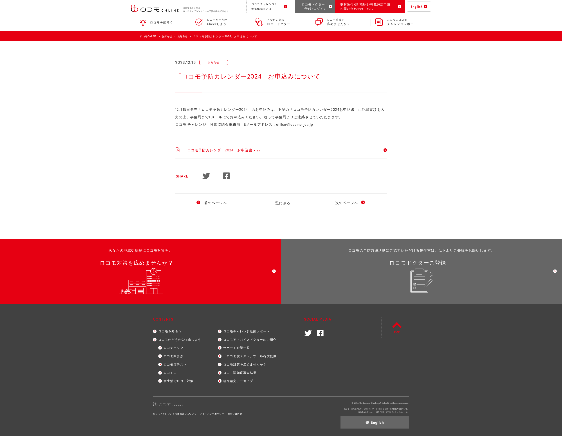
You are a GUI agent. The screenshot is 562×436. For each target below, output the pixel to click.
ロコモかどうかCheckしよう (179, 339)
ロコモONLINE (148, 36)
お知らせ (167, 36)
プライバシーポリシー (212, 413)
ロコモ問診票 (174, 356)
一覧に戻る (281, 203)
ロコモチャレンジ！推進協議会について (174, 413)
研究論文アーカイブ (238, 381)
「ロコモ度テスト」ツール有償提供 (249, 356)
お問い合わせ (235, 413)
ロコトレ (170, 373)
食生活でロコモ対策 (178, 381)
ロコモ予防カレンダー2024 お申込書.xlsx (224, 150)
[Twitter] (206, 176)
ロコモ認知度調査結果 (239, 373)
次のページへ (346, 202)
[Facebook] (227, 176)
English (417, 6)
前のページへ (215, 202)
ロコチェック (174, 348)
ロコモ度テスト (175, 364)
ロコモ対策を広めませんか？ (245, 364)
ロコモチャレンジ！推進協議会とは (264, 6)
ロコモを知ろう (161, 22)
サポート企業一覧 (236, 348)
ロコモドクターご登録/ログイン (314, 6)
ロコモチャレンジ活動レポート (246, 331)
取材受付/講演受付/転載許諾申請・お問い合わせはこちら (367, 6)
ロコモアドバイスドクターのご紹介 (249, 339)
